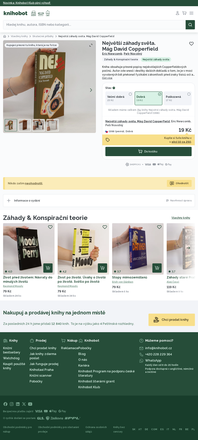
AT (140, 429)
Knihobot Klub (89, 387)
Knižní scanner (41, 375)
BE (187, 429)
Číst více (107, 78)
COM (154, 429)
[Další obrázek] (90, 90)
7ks (139, 110)
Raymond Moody (13, 286)
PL (193, 429)
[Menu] (191, 13)
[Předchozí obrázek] (8, 90)
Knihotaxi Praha (42, 370)
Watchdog (11, 358)
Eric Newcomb (112, 53)
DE (146, 429)
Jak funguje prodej (44, 364)
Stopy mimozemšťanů (129, 277)
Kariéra (83, 365)
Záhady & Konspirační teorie (45, 217)
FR (180, 429)
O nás (82, 360)
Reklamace (69, 348)
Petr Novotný (133, 53)
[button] (49, 86)
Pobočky (36, 381)
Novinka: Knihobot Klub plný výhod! (27, 2)
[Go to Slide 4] (52, 125)
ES (162, 429)
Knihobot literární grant (96, 381)
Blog (81, 354)
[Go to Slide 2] (25, 125)
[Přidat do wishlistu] (191, 43)
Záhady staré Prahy (182, 277)
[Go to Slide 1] (11, 125)
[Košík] (184, 13)
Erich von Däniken (122, 282)
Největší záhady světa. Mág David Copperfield (137, 121)
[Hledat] (190, 24)
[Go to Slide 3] (38, 125)
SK (134, 429)
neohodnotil (33, 183)
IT (168, 429)
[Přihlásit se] (177, 13)
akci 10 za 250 (181, 141)
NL (174, 429)
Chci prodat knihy (43, 348)
